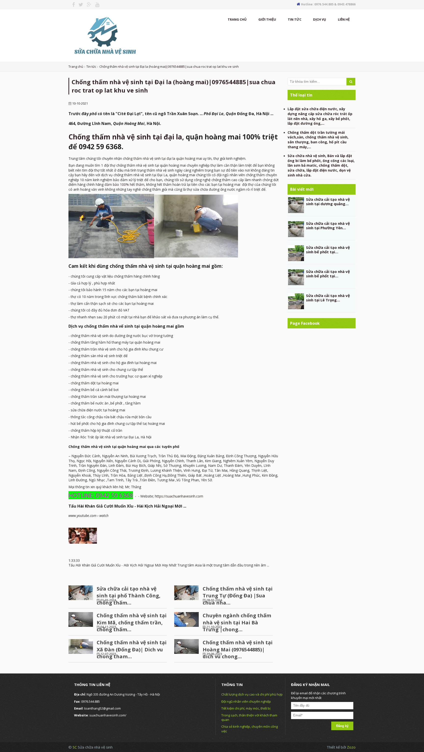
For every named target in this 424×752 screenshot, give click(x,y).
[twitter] (79, 4)
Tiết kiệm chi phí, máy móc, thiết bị (245, 708)
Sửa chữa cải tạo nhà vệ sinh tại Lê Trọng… (328, 297)
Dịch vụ (319, 19)
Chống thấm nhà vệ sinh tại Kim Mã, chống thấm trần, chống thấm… (132, 622)
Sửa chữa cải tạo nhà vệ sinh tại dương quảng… (328, 201)
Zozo (351, 747)
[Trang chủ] (104, 35)
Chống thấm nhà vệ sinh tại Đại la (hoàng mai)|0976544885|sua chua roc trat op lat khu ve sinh (169, 66)
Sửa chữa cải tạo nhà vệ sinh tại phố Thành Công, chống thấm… (128, 595)
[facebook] (71, 4)
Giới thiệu (267, 19)
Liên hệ (344, 19)
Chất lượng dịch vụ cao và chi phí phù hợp (252, 694)
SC (75, 747)
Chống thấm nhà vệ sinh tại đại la (125, 136)
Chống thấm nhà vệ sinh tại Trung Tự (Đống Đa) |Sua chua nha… (238, 595)
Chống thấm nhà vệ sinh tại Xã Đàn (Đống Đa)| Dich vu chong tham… (132, 649)
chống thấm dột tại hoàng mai (95, 383)
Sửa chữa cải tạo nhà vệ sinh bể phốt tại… (328, 249)
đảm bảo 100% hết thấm (124, 184)
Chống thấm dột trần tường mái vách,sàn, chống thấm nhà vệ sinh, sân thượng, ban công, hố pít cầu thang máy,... (318, 139)
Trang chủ (237, 19)
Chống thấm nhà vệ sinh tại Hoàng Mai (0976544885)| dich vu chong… (238, 649)
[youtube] (95, 4)
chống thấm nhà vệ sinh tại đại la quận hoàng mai (162, 158)
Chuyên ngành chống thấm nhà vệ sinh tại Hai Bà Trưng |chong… (237, 622)
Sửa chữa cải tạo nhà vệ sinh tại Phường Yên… (328, 225)
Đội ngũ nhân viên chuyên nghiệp (246, 701)
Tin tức (294, 19)
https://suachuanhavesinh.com (179, 496)
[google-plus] (87, 4)
